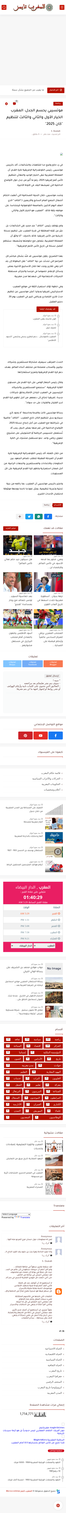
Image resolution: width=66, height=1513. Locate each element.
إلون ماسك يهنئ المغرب (44, 319)
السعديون (18, 1117)
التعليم (17, 1071)
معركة (53, 1084)
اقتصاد (34, 1046)
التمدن (14, 1110)
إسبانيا (16, 1052)
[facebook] (56, 735)
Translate (25, 1218)
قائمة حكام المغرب (50, 773)
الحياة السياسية (54, 1359)
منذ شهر (57, 556)
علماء (54, 1110)
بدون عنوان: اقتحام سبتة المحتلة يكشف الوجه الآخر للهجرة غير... (24, 90)
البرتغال (13, 1091)
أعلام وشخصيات (52, 789)
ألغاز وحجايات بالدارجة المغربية (29, 836)
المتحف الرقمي (54, 1381)
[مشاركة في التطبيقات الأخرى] (20, 516)
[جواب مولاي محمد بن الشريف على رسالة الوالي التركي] (54, 969)
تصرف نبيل (51, 328)
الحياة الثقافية (55, 1365)
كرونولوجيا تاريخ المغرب (50, 1387)
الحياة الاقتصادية (53, 1354)
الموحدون (32, 1097)
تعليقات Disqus (12, 663)
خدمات (14, 1078)
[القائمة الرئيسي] (62, 7)
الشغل (14, 1084)
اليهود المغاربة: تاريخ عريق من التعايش (24, 1159)
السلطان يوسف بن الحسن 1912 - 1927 (25, 851)
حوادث (50, 1065)
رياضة (58, 104)
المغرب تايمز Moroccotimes (19, 1491)
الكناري (54, 1104)
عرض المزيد (11, 528)
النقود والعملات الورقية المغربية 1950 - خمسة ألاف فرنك (34, 1480)
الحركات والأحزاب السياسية (46, 778)
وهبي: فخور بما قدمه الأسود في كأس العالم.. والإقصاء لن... (50, 563)
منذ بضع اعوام (48, 315)
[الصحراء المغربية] (54, 1189)
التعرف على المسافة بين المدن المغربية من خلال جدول (24, 809)
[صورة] (54, 809)
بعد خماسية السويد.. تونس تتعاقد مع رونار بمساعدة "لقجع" (20, 600)
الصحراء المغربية (35, 1187)
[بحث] (4, 7)
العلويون (53, 1078)
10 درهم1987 (54, 1471)
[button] (48, 516)
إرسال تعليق (52, 676)
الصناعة (54, 1091)
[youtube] (40, 735)
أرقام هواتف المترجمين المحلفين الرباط (25, 865)
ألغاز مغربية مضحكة (33, 822)
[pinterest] (25, 735)
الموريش (34, 1110)
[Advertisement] (33, 50)
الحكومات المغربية (51, 784)
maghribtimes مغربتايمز (51, 1428)
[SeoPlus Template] (58, 1491)
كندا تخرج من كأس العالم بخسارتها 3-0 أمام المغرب (37, 1443)
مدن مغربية (20, 1065)
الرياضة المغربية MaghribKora (49, 1440)
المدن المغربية (54, 1393)
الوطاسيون (48, 1117)
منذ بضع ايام (35, 964)
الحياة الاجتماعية (53, 1348)
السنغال (13, 1097)
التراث (33, 1078)
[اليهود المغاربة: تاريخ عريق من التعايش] (54, 1160)
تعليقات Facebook (32, 663)
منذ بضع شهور (24, 593)
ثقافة (13, 1039)
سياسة (33, 1039)
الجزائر (53, 1046)
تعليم (34, 1084)
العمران (34, 1104)
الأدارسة (14, 1104)
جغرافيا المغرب (54, 1376)
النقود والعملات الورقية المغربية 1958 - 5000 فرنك (37, 1463)
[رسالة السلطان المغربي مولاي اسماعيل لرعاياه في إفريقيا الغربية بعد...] (54, 983)
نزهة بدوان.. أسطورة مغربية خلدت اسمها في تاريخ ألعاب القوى (50, 600)
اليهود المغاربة (47, 1071)
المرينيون (33, 1091)
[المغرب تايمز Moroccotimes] (33, 7)
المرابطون (53, 1097)
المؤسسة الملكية (46, 1052)
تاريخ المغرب (55, 1370)
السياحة (14, 1046)
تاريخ (54, 1059)
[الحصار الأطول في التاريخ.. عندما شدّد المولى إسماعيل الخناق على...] (54, 997)
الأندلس (34, 1059)
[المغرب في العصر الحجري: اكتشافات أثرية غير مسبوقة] (54, 1174)
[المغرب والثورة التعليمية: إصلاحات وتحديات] (54, 1146)
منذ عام (37, 1141)
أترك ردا (45, 1243)
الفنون (14, 1059)
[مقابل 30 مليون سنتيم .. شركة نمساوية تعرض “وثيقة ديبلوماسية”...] (54, 1012)
